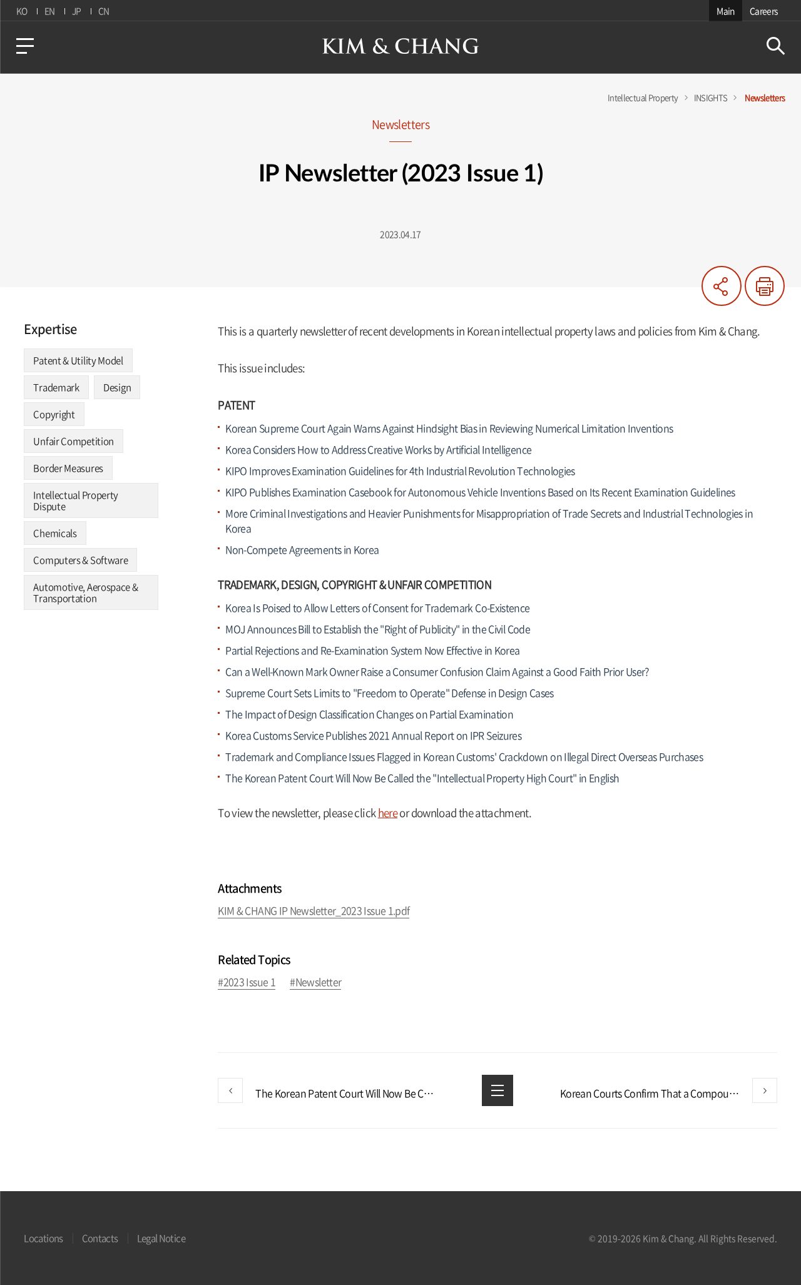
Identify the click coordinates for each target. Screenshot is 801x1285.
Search (776, 46)
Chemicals (54, 533)
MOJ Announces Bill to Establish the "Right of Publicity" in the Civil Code (377, 628)
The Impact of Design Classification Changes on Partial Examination (370, 713)
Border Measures (68, 468)
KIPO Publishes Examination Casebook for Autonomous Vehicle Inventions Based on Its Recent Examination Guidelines (480, 491)
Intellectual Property (643, 97)
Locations (43, 1238)
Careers (764, 10)
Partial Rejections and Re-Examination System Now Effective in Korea (372, 650)
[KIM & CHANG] (400, 46)
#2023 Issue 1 (246, 982)
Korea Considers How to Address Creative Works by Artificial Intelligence (378, 449)
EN (49, 10)
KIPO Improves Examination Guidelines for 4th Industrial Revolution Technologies (399, 470)
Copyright (53, 414)
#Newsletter (315, 982)
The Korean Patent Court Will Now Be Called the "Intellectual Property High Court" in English (422, 777)
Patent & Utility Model (78, 360)
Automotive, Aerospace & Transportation (85, 592)
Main (725, 10)
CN (104, 10)
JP (76, 10)
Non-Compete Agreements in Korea (302, 549)
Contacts (100, 1238)
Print (765, 286)
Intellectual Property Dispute (75, 500)
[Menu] (25, 46)
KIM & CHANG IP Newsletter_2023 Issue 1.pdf (313, 911)
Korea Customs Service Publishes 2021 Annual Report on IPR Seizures (373, 735)
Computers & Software (80, 560)
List (497, 1090)
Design (117, 387)
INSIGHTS (711, 97)
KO (22, 10)
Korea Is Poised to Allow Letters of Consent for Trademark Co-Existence (377, 607)
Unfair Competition (73, 441)
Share (722, 286)
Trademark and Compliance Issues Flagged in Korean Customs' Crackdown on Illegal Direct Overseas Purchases (464, 756)
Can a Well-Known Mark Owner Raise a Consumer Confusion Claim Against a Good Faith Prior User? (436, 671)
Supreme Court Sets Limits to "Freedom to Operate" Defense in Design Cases (389, 692)
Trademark (56, 387)
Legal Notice (161, 1238)
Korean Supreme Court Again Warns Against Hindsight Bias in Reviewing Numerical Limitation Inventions (449, 427)
